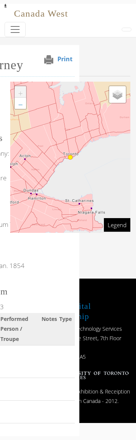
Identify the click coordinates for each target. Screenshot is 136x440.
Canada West (41, 13)
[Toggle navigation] (15, 29)
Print (65, 59)
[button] (20, 92)
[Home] (5, 9)
